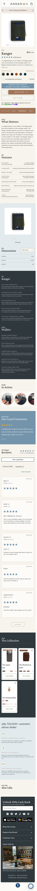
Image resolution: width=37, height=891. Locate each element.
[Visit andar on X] (16, 814)
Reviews (31, 111)
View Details (9, 676)
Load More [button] (17, 624)
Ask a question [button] (17, 460)
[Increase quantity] (7, 92)
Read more (4, 67)
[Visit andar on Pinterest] (28, 814)
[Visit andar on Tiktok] (20, 814)
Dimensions (22, 111)
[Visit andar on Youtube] (24, 814)
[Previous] (2, 10)
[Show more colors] (32, 72)
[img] (18, 488)
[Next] (33, 10)
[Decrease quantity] (3, 92)
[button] (31, 886)
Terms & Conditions (22, 875)
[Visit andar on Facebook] (12, 814)
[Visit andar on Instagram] (7, 814)
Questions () (19, 466)
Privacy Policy (11, 875)
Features (12, 111)
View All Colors (30, 71)
